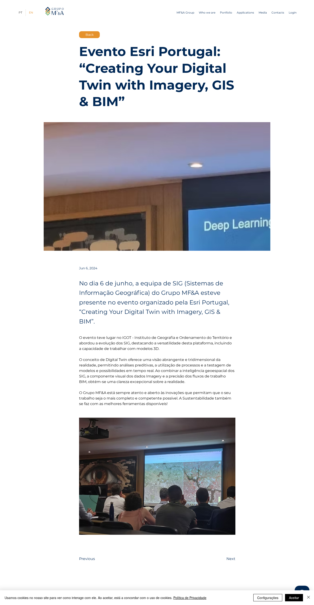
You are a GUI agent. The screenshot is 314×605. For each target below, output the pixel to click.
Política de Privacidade (189, 597)
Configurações (267, 597)
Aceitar (294, 597)
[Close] (308, 597)
